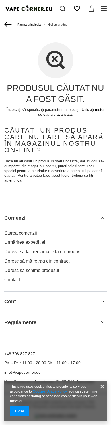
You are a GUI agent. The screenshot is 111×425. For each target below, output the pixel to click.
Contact (12, 279)
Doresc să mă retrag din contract (36, 261)
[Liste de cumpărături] (77, 8)
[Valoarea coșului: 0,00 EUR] (91, 8)
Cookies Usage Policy (50, 391)
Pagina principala (29, 24)
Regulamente (20, 322)
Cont (10, 301)
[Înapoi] (8, 24)
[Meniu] (104, 8)
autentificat (13, 180)
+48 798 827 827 (19, 353)
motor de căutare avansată (71, 112)
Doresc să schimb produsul (31, 270)
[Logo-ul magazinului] (28, 8)
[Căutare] (63, 8)
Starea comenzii (20, 233)
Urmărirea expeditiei (24, 242)
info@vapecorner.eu (22, 372)
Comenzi (15, 218)
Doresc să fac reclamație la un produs (42, 251)
